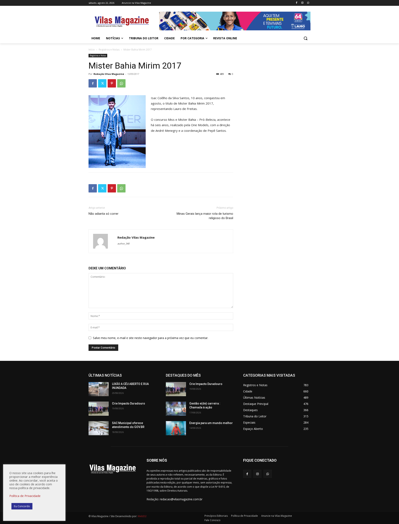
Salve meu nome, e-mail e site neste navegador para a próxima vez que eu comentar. (150, 338)
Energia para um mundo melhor (211, 423)
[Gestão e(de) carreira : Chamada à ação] (176, 409)
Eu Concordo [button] (22, 506)
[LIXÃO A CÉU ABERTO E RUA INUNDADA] (99, 389)
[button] (305, 38)
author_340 (123, 243)
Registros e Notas (109, 49)
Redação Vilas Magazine (109, 73)
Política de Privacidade (25, 496)
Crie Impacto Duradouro (128, 403)
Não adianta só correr (103, 214)
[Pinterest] (112, 83)
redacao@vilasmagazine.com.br (181, 499)
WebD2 (142, 516)
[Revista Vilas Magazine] (122, 21)
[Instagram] (302, 3)
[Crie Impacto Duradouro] (99, 409)
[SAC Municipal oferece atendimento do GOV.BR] (99, 428)
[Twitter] (102, 83)
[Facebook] (296, 3)
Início (92, 49)
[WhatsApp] (308, 3)
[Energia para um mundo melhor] (176, 428)
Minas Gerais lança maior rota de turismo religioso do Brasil (205, 216)
